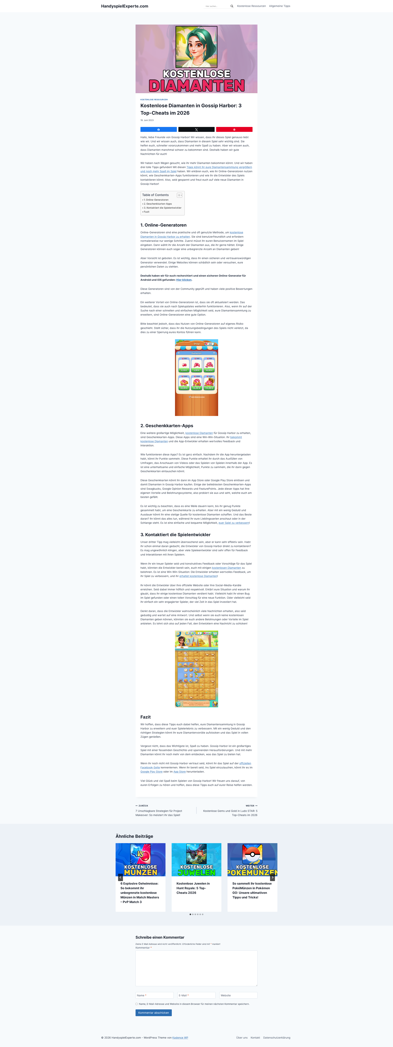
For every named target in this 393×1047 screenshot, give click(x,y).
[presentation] (140, 859)
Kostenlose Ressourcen (251, 6)
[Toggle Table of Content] (178, 195)
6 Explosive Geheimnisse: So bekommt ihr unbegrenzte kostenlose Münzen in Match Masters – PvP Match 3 (140, 893)
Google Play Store (151, 771)
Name (141, 995)
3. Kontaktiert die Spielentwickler (162, 207)
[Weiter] (272, 877)
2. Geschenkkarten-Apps (158, 203)
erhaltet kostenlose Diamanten (198, 576)
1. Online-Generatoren (156, 199)
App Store (179, 771)
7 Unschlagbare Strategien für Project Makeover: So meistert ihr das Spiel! (159, 810)
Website (226, 995)
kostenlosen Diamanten (226, 567)
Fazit (146, 211)
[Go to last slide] (120, 877)
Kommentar (144, 947)
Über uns (242, 1037)
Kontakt (255, 1037)
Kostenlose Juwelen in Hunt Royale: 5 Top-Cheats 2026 (193, 888)
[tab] (190, 914)
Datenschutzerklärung (276, 1037)
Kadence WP (180, 1037)
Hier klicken (184, 279)
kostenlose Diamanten (199, 433)
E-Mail (184, 995)
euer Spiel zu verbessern (234, 522)
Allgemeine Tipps (279, 6)
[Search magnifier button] (232, 6)
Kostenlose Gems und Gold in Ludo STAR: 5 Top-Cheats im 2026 (230, 810)
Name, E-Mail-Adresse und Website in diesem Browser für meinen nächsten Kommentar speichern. (194, 1003)
